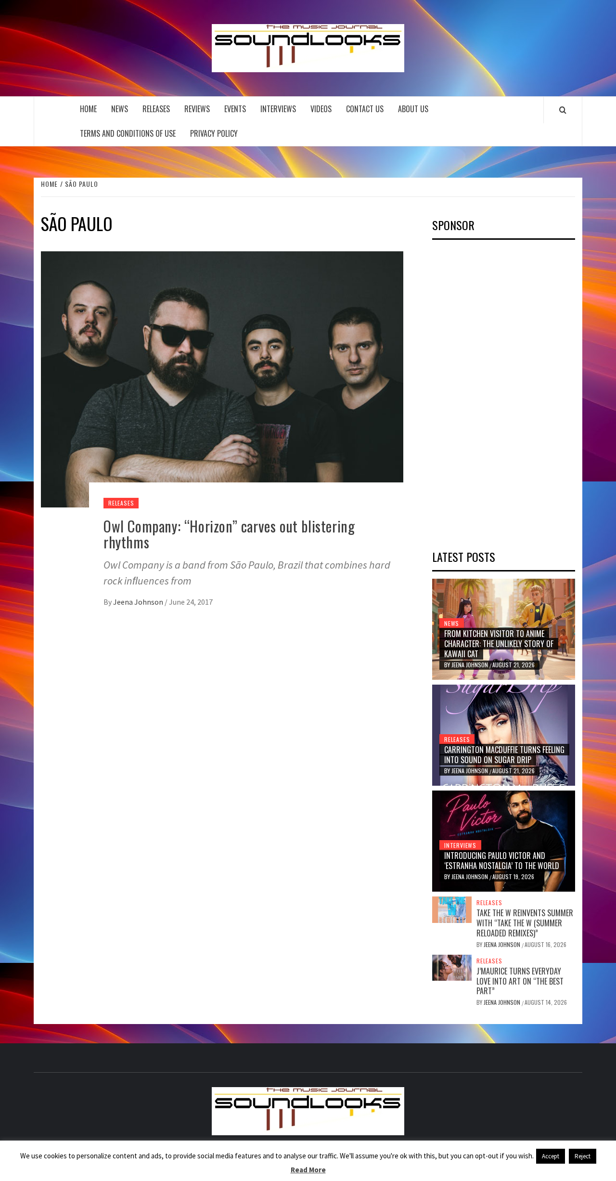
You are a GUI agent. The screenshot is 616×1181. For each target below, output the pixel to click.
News (119, 109)
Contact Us (365, 109)
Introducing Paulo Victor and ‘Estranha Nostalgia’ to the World (501, 860)
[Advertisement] (504, 391)
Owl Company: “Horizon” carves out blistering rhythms (229, 534)
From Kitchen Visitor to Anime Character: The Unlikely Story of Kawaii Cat (498, 644)
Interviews (278, 109)
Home (88, 109)
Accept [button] (550, 1156)
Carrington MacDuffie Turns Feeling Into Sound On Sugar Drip (504, 755)
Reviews (197, 109)
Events (235, 109)
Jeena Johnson (139, 602)
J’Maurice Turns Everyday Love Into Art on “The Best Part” (520, 981)
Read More (308, 1169)
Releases (156, 109)
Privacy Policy (214, 133)
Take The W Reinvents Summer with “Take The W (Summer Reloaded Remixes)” (524, 923)
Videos (321, 109)
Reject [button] (582, 1156)
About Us (413, 109)
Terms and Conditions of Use (128, 133)
